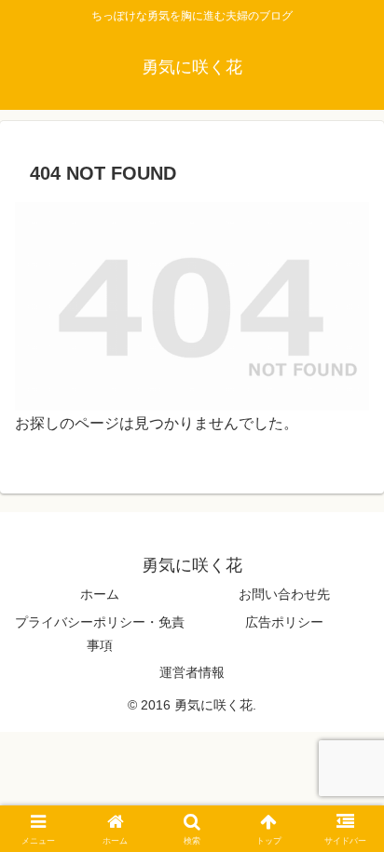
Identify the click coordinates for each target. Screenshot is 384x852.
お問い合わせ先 (284, 594)
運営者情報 (192, 672)
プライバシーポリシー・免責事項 (100, 634)
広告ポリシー (284, 622)
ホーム (99, 594)
